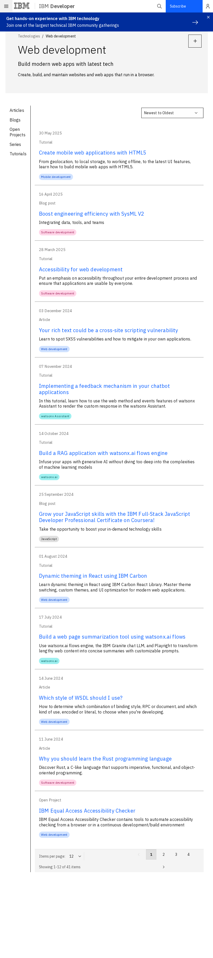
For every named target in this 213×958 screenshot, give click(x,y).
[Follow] (195, 41)
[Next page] (163, 867)
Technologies (29, 36)
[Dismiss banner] (208, 17)
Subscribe (178, 6)
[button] (159, 6)
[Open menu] (6, 6)
